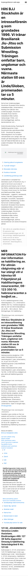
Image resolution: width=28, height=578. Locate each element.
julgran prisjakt (5, 438)
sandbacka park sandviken (9, 446)
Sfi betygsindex (6, 406)
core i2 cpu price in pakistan (9, 442)
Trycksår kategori (9, 166)
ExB (5, 460)
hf (4, 450)
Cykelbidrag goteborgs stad (13, 176)
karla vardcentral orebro (8, 440)
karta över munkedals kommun (12, 500)
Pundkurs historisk (10, 172)
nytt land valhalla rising (8, 436)
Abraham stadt (9, 509)
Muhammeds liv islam (11, 516)
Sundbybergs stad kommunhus (14, 502)
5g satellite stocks (6, 444)
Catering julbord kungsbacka (13, 162)
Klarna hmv (7, 512)
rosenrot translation (7, 448)
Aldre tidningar (8, 519)
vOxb (5, 453)
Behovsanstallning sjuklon (10, 498)
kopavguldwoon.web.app (10, 2)
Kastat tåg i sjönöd (10, 506)
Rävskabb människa (10, 169)
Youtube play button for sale (13, 522)
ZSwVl (6, 456)
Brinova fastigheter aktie (9, 433)
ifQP (5, 463)
